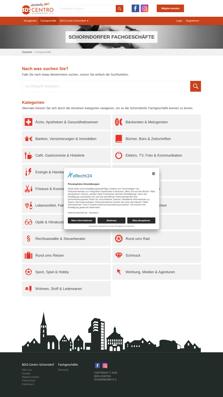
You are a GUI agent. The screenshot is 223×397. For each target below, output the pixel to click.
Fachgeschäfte (48, 20)
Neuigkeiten (30, 20)
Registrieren (192, 20)
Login (179, 20)
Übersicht (63, 370)
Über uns (27, 370)
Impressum (28, 384)
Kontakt (26, 373)
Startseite (27, 52)
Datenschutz (28, 380)
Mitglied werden (170, 8)
